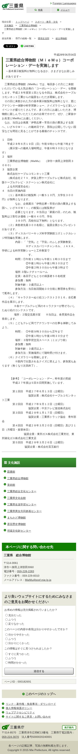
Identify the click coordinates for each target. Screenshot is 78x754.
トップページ (22, 22)
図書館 (11, 471)
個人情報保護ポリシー (19, 708)
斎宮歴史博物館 (16, 524)
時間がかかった (17, 662)
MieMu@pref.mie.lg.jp (38, 579)
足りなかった (16, 623)
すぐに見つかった (19, 654)
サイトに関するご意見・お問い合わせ (28, 716)
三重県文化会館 (16, 497)
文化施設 (8, 25)
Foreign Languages (64, 3)
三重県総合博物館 (28, 25)
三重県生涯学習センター (21, 504)
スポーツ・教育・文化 (46, 22)
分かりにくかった (19, 643)
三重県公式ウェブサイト (13, 6)
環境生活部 (43, 38)
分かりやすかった (19, 634)
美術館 (11, 484)
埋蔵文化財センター (19, 530)
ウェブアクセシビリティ (20, 712)
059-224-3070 (10, 736)
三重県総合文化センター (21, 491)
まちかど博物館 (16, 517)
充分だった (15, 615)
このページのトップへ (41, 694)
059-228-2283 (25, 571)
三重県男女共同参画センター (24, 511)
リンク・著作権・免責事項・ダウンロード (31, 703)
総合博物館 (61, 38)
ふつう (12, 619)
